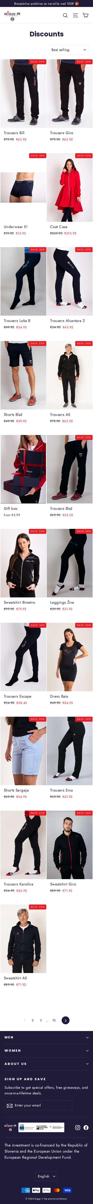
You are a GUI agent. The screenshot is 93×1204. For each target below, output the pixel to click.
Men (9, 1037)
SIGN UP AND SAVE (25, 1079)
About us (16, 1064)
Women (13, 1050)
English (43, 1176)
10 (54, 1020)
